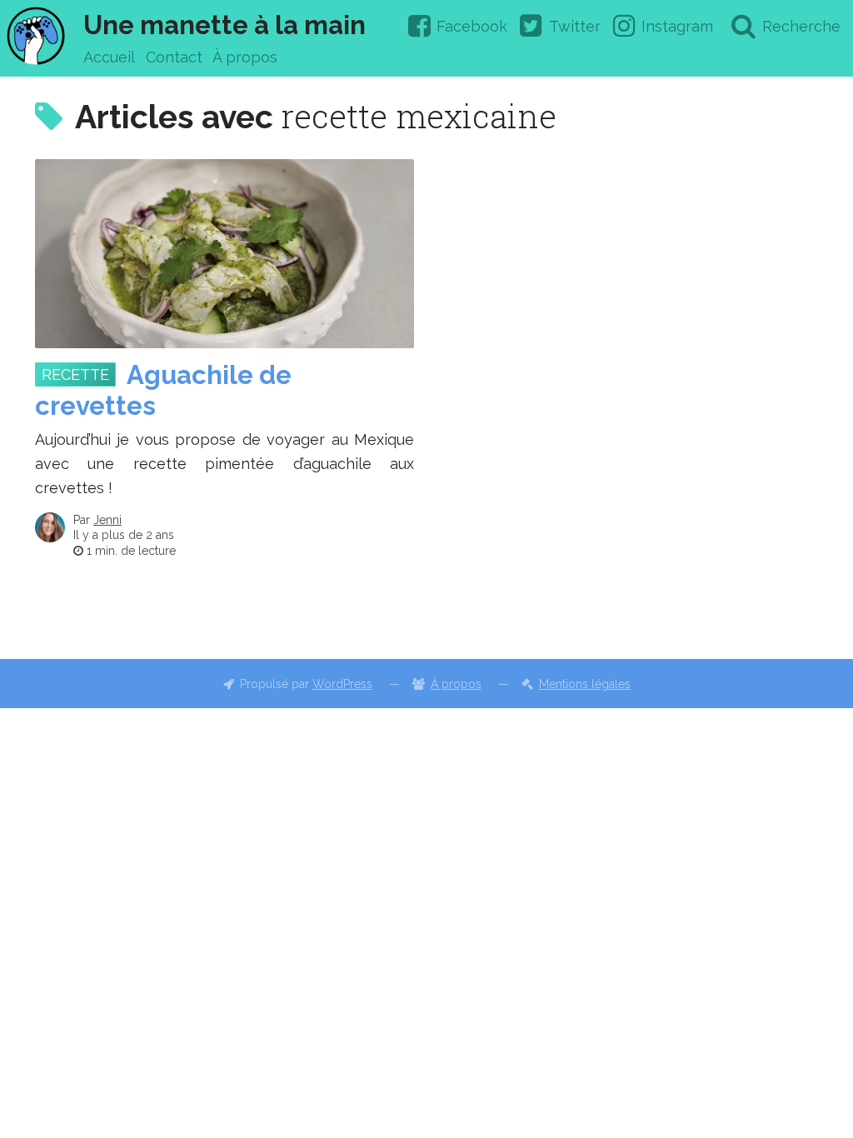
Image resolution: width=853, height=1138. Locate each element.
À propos (244, 57)
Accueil (109, 57)
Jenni (107, 520)
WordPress (342, 684)
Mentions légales (585, 684)
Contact (174, 57)
